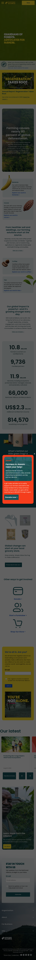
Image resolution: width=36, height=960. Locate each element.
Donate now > (11, 497)
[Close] (34, 454)
